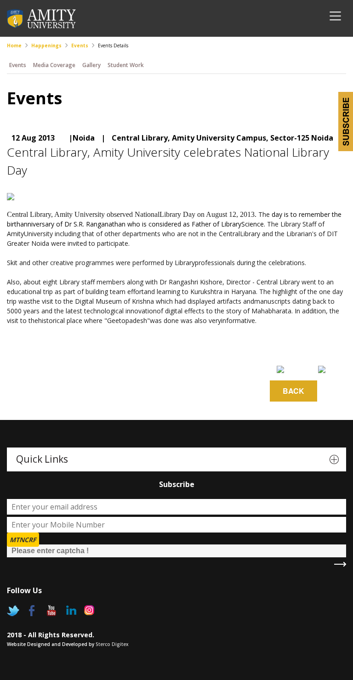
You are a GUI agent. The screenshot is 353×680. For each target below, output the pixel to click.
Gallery (91, 65)
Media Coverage (54, 65)
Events (79, 45)
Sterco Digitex (112, 644)
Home (14, 45)
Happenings (46, 45)
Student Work (126, 65)
